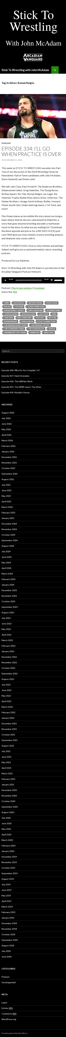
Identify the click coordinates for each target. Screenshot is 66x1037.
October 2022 (8, 668)
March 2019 (7, 906)
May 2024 (6, 562)
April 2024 (6, 568)
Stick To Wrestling (46, 321)
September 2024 (10, 540)
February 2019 (8, 912)
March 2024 (7, 573)
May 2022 (6, 695)
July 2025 (6, 485)
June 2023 (7, 623)
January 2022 (8, 718)
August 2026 (8, 412)
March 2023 (7, 640)
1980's (6, 303)
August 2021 (8, 745)
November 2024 (9, 529)
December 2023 (9, 590)
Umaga (52, 329)
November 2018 (9, 929)
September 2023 (10, 607)
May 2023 (6, 629)
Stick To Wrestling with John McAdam (25, 70)
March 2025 (7, 507)
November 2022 (9, 662)
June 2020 (7, 823)
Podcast (6, 143)
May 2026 (6, 429)
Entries (7, 1008)
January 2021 (8, 784)
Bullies (7, 307)
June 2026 (7, 423)
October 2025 (8, 468)
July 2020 (6, 818)
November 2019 (9, 862)
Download (38, 287)
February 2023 (8, 645)
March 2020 (7, 840)
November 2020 (9, 795)
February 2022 (8, 712)
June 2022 (7, 690)
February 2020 (8, 845)
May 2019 (6, 895)
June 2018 (7, 956)
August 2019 (8, 879)
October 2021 (8, 734)
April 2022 (6, 701)
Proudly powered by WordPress (15, 1033)
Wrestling (49, 332)
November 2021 (9, 729)
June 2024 (7, 557)
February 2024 (8, 579)
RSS (15, 291)
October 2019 (8, 867)
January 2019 (8, 917)
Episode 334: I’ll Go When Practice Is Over (31, 151)
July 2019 (6, 884)
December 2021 (9, 723)
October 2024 (8, 534)
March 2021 (7, 773)
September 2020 (10, 806)
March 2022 (7, 707)
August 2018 (8, 945)
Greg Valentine (35, 310)
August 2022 (8, 679)
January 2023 (8, 651)
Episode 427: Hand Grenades (15, 375)
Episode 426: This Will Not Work (17, 381)
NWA (54, 314)
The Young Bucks (36, 329)
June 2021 (7, 756)
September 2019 (10, 873)
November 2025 (9, 462)
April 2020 (6, 834)
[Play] (5, 280)
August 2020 (8, 812)
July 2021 (6, 751)
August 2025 (8, 479)
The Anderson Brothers (15, 325)
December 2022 (9, 657)
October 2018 (8, 934)
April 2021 (6, 768)
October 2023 (8, 601)
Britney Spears (35, 303)
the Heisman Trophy (40, 325)
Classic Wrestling (36, 307)
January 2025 (8, 518)
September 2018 (10, 940)
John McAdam (10, 314)
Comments (9, 1013)
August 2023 (8, 612)
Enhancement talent (14, 310)
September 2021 (10, 740)
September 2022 (10, 673)
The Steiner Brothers (14, 329)
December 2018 (9, 923)
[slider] (58, 280)
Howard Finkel (54, 310)
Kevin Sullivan (28, 314)
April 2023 (6, 634)
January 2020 (8, 851)
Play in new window (21, 287)
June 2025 (7, 490)
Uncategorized (9, 982)
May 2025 (6, 496)
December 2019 (9, 856)
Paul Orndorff (24, 318)
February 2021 (8, 779)
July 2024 (6, 551)
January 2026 (8, 451)
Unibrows (34, 332)
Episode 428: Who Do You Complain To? (21, 370)
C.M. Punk (19, 307)
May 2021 (6, 762)
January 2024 (8, 584)
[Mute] (51, 280)
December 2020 (9, 790)
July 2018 (6, 951)
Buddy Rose (52, 303)
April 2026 (6, 435)
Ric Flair (52, 318)
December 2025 (9, 457)
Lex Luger (43, 314)
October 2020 (8, 801)
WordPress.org (9, 1019)
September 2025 (10, 473)
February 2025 (8, 512)
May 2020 (6, 829)
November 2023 (9, 596)
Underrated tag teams (15, 332)
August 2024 (8, 546)
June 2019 (7, 890)
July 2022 (6, 684)
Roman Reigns (10, 321)
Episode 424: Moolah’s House (16, 392)
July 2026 (6, 418)
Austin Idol (19, 303)
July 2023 (6, 618)
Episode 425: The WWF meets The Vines (21, 387)
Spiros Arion (27, 321)
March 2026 (7, 440)
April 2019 (6, 901)
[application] (33, 280)
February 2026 (8, 446)
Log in (4, 1002)
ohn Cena (8, 318)
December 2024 (9, 523)
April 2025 (6, 501)
